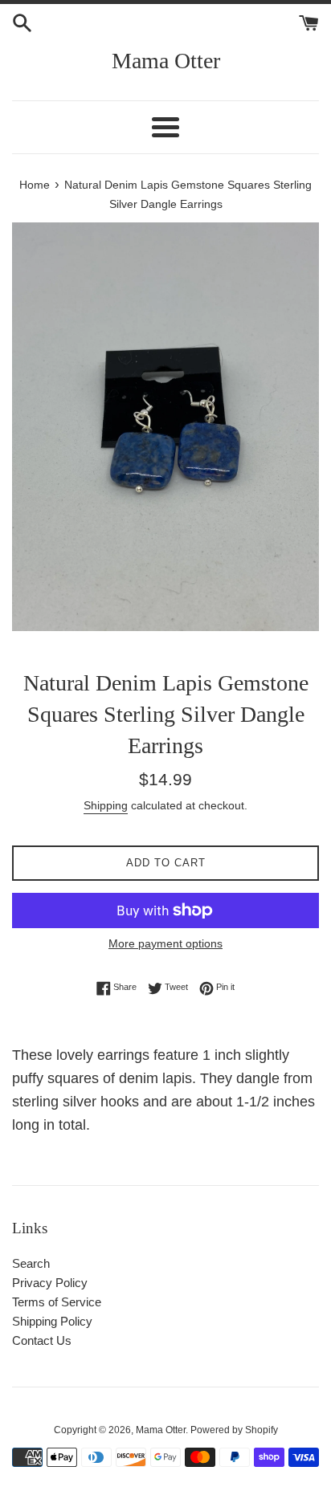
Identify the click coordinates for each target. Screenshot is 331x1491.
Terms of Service (56, 1302)
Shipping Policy (52, 1321)
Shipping (106, 805)
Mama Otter (166, 60)
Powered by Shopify (234, 1430)
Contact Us (42, 1340)
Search (31, 1263)
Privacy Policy (50, 1282)
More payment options (165, 943)
